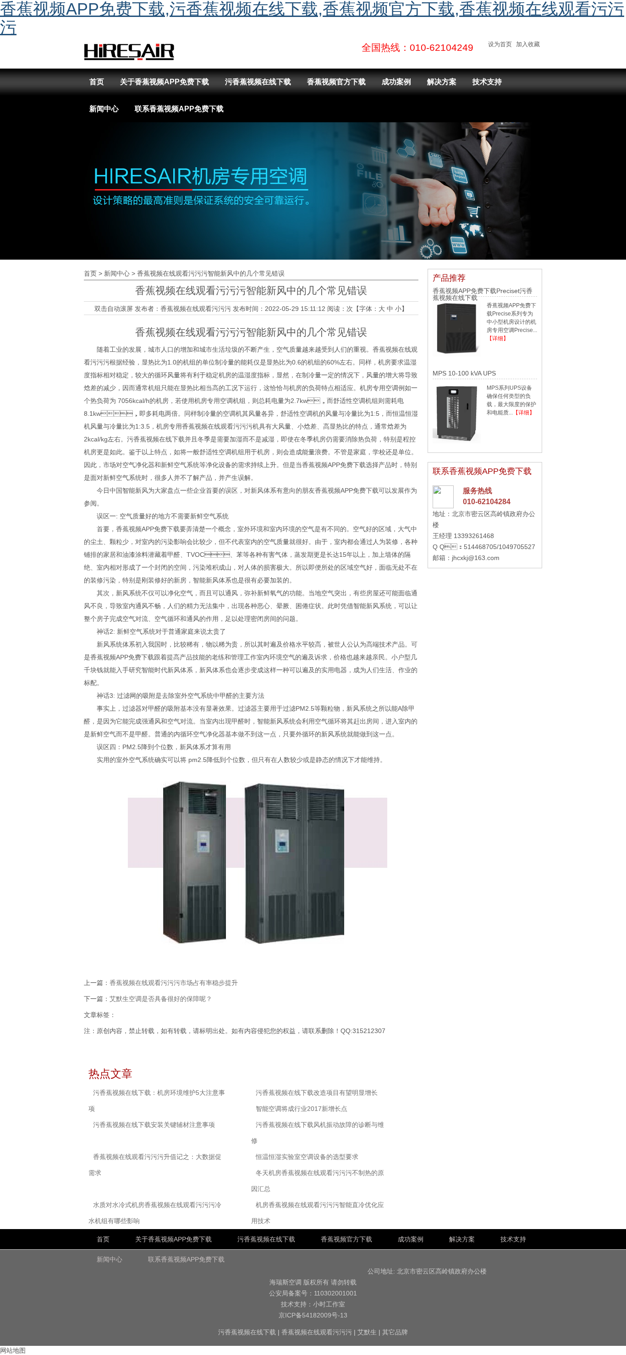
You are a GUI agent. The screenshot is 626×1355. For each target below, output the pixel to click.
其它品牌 (395, 1332)
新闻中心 (104, 109)
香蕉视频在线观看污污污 (195, 308)
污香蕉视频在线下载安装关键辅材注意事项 (154, 1124)
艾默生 (367, 1332)
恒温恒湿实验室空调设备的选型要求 (307, 1156)
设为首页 (500, 44)
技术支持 (487, 82)
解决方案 (441, 82)
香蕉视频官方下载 (336, 82)
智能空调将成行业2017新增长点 (301, 1108)
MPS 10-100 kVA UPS (464, 373)
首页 (96, 82)
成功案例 (396, 82)
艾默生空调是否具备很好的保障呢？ (161, 998)
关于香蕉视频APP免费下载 (164, 82)
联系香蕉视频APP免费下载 (179, 109)
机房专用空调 (379, 388)
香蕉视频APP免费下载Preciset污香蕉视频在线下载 (483, 294)
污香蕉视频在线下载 (258, 82)
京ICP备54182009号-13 (313, 1315)
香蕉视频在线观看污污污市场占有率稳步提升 (174, 982)
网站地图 (13, 1350)
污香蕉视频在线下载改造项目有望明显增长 (317, 1092)
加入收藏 (528, 44)
